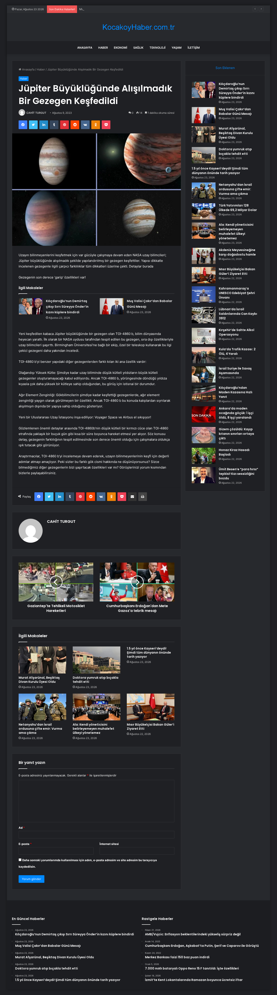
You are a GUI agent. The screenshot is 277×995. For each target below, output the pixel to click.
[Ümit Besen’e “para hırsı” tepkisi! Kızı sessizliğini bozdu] (204, 475)
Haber (103, 47)
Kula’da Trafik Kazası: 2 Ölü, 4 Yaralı (237, 351)
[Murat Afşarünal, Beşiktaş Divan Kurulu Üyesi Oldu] (42, 659)
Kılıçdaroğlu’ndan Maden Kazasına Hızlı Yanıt (235, 392)
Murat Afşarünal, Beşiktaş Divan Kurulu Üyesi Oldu (113, 9)
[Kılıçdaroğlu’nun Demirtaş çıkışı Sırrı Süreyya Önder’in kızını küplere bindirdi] (31, 306)
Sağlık (138, 47)
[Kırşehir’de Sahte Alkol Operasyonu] (204, 336)
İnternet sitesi (109, 844)
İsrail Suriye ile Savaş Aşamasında (235, 370)
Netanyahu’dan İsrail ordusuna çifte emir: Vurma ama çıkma (40, 728)
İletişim (194, 47)
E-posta (25, 844)
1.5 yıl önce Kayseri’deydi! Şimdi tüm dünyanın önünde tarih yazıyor (149, 652)
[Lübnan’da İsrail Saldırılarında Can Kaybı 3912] (204, 315)
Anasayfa (84, 47)
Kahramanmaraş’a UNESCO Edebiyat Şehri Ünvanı (237, 293)
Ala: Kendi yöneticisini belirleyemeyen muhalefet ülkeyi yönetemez (93, 728)
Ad (22, 827)
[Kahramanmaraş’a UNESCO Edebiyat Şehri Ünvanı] (204, 294)
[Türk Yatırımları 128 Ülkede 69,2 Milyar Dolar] (204, 211)
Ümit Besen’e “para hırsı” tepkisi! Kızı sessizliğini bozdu (238, 473)
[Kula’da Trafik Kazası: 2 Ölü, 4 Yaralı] (204, 355)
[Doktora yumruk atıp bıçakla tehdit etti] (96, 659)
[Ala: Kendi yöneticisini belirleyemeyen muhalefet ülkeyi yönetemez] (96, 707)
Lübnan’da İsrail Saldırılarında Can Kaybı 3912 (238, 313)
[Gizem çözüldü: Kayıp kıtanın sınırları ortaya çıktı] (204, 435)
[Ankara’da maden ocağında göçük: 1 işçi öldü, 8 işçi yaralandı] (204, 414)
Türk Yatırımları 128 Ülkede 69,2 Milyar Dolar (238, 207)
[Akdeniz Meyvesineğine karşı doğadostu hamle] (204, 256)
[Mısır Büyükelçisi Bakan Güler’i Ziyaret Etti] (150, 707)
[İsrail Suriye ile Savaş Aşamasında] (204, 374)
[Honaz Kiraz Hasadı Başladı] (204, 456)
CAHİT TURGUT (36, 112)
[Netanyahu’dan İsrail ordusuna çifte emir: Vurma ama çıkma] (42, 707)
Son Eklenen (225, 68)
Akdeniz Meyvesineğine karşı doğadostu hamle (237, 252)
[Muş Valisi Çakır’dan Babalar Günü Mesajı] (112, 306)
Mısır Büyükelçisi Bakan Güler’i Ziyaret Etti (150, 726)
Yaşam (177, 47)
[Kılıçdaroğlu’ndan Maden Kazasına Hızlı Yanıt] (204, 394)
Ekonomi (120, 47)
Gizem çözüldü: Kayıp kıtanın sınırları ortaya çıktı (236, 433)
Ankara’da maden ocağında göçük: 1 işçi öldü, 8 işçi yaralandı (236, 413)
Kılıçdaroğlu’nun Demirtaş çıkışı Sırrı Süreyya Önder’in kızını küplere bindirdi (67, 306)
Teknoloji (158, 47)
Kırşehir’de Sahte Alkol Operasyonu (236, 332)
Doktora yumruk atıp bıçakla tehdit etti (95, 679)
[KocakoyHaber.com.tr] (138, 27)
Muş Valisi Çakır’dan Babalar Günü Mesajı (235, 111)
